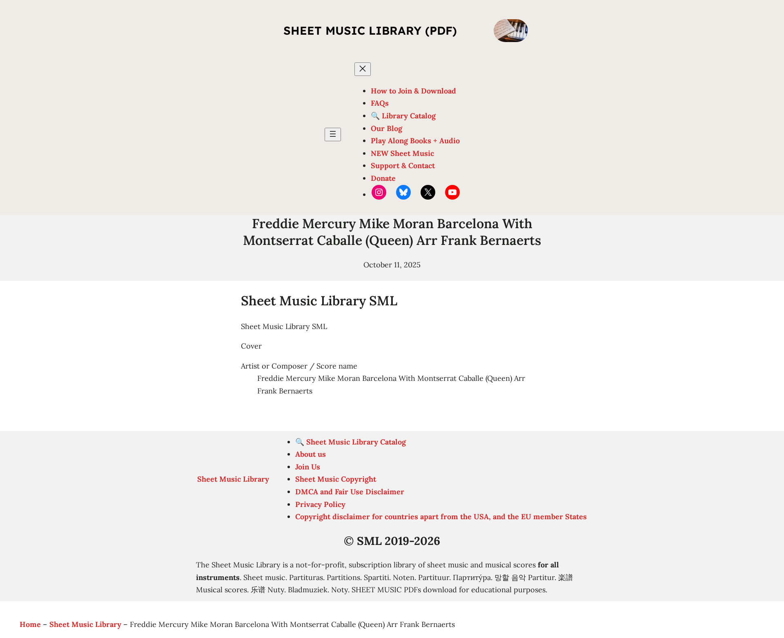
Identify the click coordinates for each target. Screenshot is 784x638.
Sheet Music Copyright (335, 479)
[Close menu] (362, 69)
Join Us (307, 466)
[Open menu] (333, 134)
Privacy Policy (320, 504)
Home (30, 624)
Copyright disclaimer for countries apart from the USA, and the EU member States (441, 516)
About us (310, 454)
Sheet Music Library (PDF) (370, 30)
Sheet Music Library (233, 479)
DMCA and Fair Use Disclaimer (349, 491)
